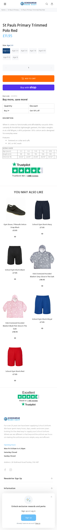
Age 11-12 (6, 57)
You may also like (28, 192)
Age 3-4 (15, 50)
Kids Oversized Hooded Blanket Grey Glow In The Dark (42, 275)
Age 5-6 (24, 50)
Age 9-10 (42, 50)
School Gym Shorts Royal (42, 319)
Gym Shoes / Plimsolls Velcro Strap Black (15, 226)
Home (3, 10)
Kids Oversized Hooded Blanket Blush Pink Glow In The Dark (15, 326)
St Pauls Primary (13, 10)
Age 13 (15, 57)
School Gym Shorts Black (15, 270)
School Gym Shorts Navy (42, 224)
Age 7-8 (33, 50)
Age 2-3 (6, 50)
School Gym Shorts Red (15, 371)
